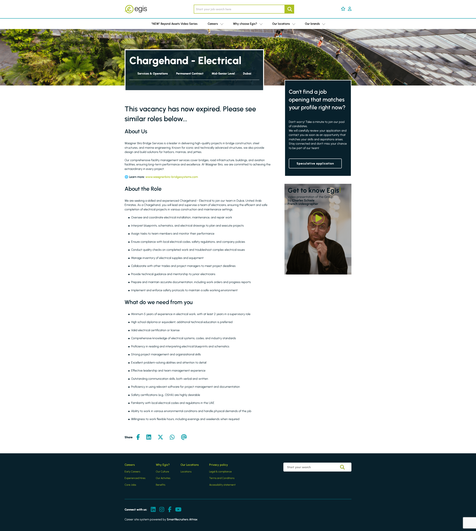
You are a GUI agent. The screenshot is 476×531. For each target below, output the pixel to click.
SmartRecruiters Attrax (182, 519)
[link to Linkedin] (153, 510)
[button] (343, 9)
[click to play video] (317, 218)
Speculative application (315, 163)
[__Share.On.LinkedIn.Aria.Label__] (148, 437)
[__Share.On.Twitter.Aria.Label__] (160, 437)
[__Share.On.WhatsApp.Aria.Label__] (172, 437)
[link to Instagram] (161, 510)
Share (129, 437)
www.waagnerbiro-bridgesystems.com (171, 177)
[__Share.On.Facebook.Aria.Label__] (138, 437)
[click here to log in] (349, 9)
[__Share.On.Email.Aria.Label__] (184, 437)
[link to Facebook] (169, 510)
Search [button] (289, 9)
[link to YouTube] (178, 510)
